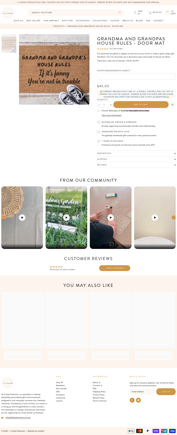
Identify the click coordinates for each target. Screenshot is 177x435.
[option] (54, 69)
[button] (102, 49)
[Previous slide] (3, 218)
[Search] (76, 12)
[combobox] (71, 12)
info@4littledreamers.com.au (18, 417)
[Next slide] (174, 218)
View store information (111, 115)
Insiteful (41, 431)
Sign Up (166, 391)
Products (59, 26)
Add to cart (141, 104)
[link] (172, 105)
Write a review (114, 268)
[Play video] (22, 217)
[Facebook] (132, 400)
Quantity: (102, 99)
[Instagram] (138, 400)
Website (30, 431)
